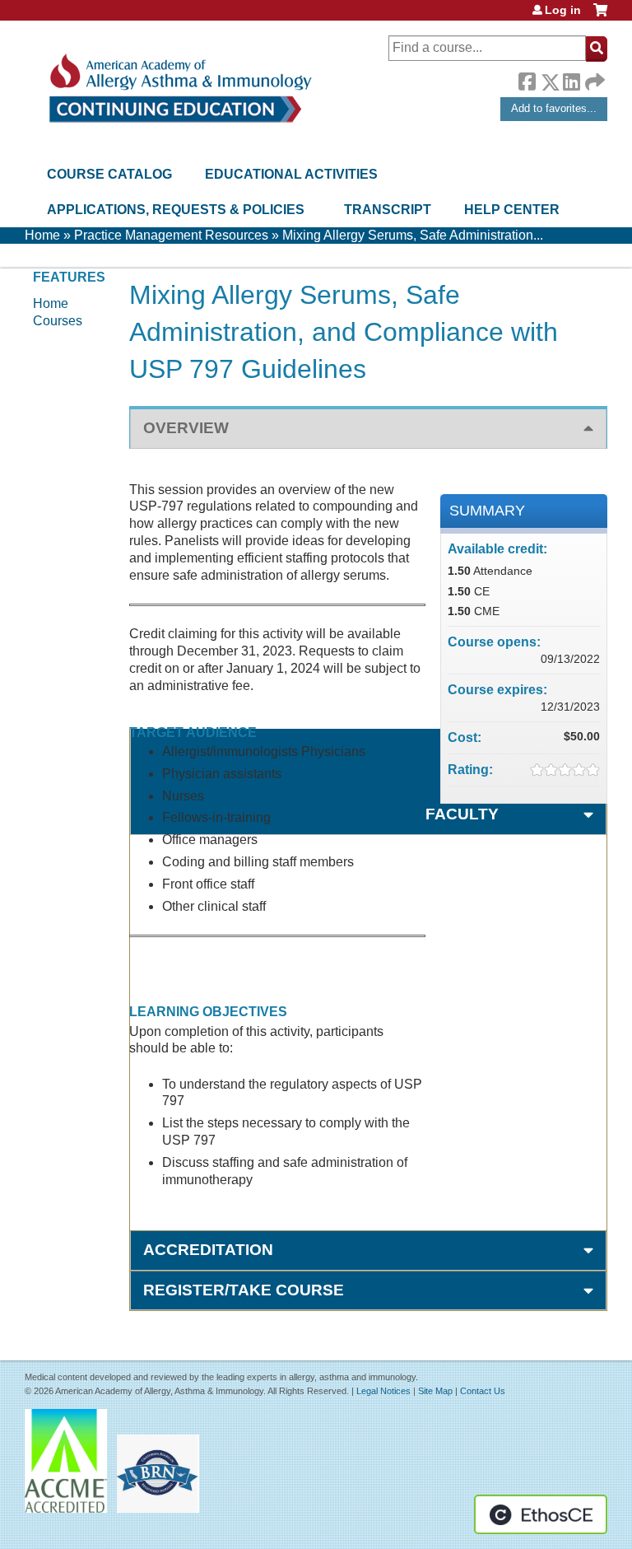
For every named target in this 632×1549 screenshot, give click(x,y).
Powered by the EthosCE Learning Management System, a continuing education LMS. (540, 1514)
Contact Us (482, 1391)
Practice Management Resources (171, 235)
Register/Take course (243, 1290)
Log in (563, 10)
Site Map (435, 1391)
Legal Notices (383, 1391)
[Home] (179, 88)
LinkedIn (571, 79)
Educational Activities (291, 174)
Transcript (387, 210)
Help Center (512, 210)
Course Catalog (109, 174)
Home (42, 235)
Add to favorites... (554, 108)
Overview (186, 427)
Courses (57, 321)
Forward (593, 77)
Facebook (526, 79)
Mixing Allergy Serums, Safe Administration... (412, 235)
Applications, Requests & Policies (175, 210)
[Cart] (600, 16)
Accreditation (208, 1249)
